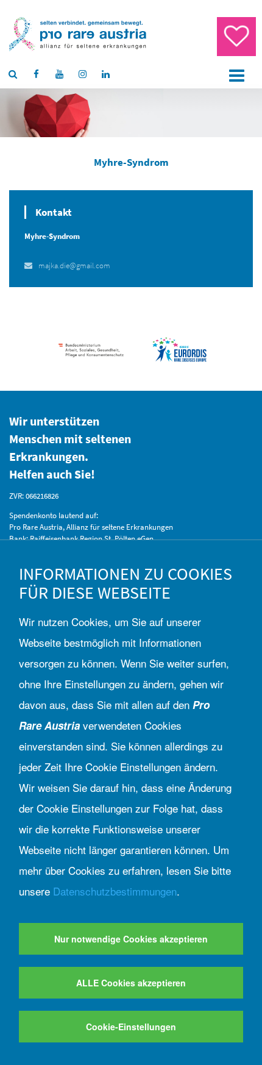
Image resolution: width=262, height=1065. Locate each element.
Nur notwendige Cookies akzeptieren (131, 939)
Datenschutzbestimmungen (115, 891)
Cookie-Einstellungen (131, 1026)
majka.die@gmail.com (74, 265)
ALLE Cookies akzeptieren (131, 983)
